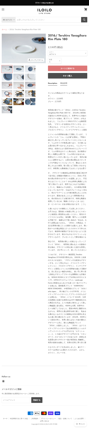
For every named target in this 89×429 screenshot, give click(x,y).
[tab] (52, 84)
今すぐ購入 (67, 76)
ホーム (4, 29)
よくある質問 (79, 418)
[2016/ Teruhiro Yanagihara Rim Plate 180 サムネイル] (7, 69)
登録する (37, 400)
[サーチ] (84, 19)
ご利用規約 (34, 418)
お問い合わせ (44, 421)
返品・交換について (65, 418)
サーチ (5, 418)
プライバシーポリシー (48, 418)
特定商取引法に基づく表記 (19, 418)
